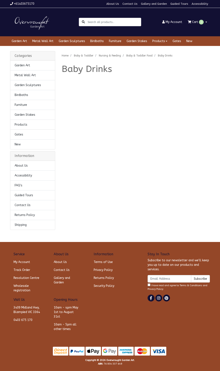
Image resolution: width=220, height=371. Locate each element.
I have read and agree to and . (177, 287)
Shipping (21, 225)
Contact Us (130, 3)
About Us (112, 3)
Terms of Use (103, 262)
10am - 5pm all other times (65, 327)
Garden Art (19, 41)
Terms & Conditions (191, 285)
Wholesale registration (22, 288)
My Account (22, 262)
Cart (196, 22)
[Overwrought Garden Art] (31, 22)
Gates (177, 41)
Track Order (22, 270)
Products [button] (158, 41)
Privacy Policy (103, 270)
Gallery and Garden (154, 3)
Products (21, 124)
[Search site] (83, 22)
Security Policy (104, 286)
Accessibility (200, 3)
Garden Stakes (137, 41)
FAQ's (18, 185)
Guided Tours (179, 3)
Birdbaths (97, 41)
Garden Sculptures (72, 41)
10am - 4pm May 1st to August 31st (66, 312)
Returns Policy (25, 215)
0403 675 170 (23, 320)
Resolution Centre (26, 278)
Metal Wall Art (42, 41)
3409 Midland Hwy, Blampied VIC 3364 (27, 310)
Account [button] (174, 22)
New (189, 41)
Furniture (115, 41)
